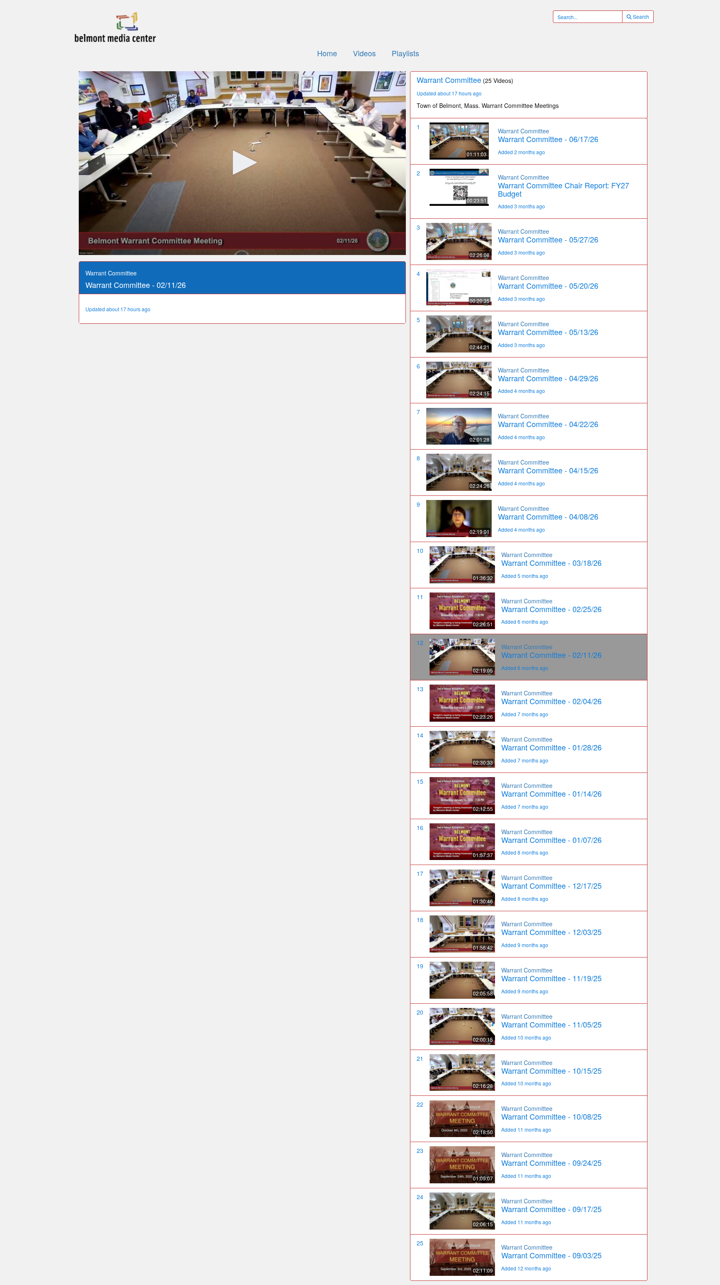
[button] (242, 162)
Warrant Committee (523, 131)
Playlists (405, 53)
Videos (364, 53)
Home (327, 53)
